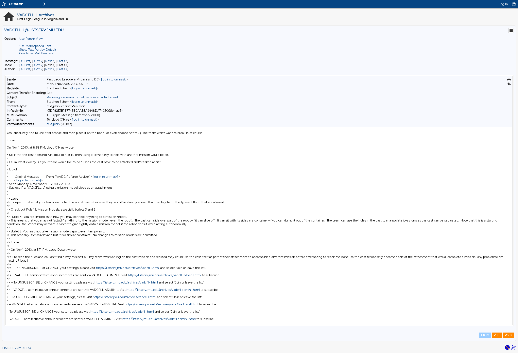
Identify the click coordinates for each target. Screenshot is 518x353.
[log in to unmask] (114, 79)
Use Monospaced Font (35, 46)
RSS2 (508, 335)
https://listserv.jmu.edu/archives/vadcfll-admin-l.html (164, 275)
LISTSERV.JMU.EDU (16, 348)
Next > (49, 61)
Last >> (62, 61)
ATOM (485, 335)
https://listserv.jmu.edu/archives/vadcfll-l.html (127, 268)
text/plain (53, 124)
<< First (25, 61)
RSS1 (497, 335)
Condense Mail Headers (36, 53)
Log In (503, 4)
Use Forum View (31, 39)
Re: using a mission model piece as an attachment (82, 97)
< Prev (37, 61)
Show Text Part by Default (37, 49)
